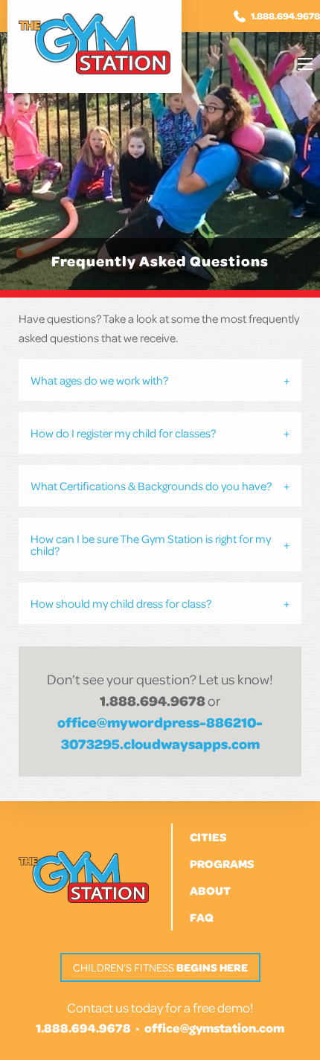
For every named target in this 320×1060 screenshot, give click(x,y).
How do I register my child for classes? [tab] (123, 433)
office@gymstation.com (214, 1027)
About (210, 890)
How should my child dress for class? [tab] (121, 603)
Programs (222, 863)
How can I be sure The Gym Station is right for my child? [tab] (151, 544)
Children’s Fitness (160, 967)
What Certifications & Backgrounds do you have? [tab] (151, 486)
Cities (208, 837)
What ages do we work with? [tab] (99, 380)
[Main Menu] (305, 64)
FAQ (202, 917)
